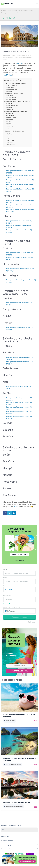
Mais (35, 720)
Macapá (10, 137)
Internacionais (27, 10)
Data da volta (7, 595)
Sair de (5, 569)
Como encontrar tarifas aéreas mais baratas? (19, 716)
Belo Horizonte (12, 85)
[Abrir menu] (37, 4)
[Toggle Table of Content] (28, 80)
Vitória (10, 91)
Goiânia (10, 109)
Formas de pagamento (8, 845)
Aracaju (10, 113)
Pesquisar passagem (19, 617)
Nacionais (8, 764)
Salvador (11, 125)
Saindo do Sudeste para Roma (15, 83)
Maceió (10, 119)
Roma (19, 63)
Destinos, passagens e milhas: (11, 825)
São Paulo (11, 87)
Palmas (10, 143)
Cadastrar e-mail (19, 671)
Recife (10, 123)
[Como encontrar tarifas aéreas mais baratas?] (19, 697)
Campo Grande (13, 105)
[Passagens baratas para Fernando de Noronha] (19, 741)
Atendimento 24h (7, 841)
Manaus (10, 139)
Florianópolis (12, 97)
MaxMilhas (7, 75)
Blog (4, 10)
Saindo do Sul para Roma (14, 93)
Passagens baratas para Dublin (16, 802)
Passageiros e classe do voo (11, 607)
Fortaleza (11, 115)
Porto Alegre (12, 99)
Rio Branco (11, 145)
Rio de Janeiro (12, 89)
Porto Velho (11, 141)
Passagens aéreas (14, 10)
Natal (10, 121)
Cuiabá (10, 107)
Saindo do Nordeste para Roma (16, 111)
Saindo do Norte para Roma (15, 131)
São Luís (11, 127)
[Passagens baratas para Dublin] (19, 785)
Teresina (11, 129)
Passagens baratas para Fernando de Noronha (19, 759)
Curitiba (10, 95)
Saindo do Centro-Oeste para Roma (17, 101)
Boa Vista (11, 135)
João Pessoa (12, 117)
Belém (10, 133)
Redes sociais (5, 849)
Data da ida (6, 586)
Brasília (10, 103)
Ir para (5, 577)
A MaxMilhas (5, 837)
